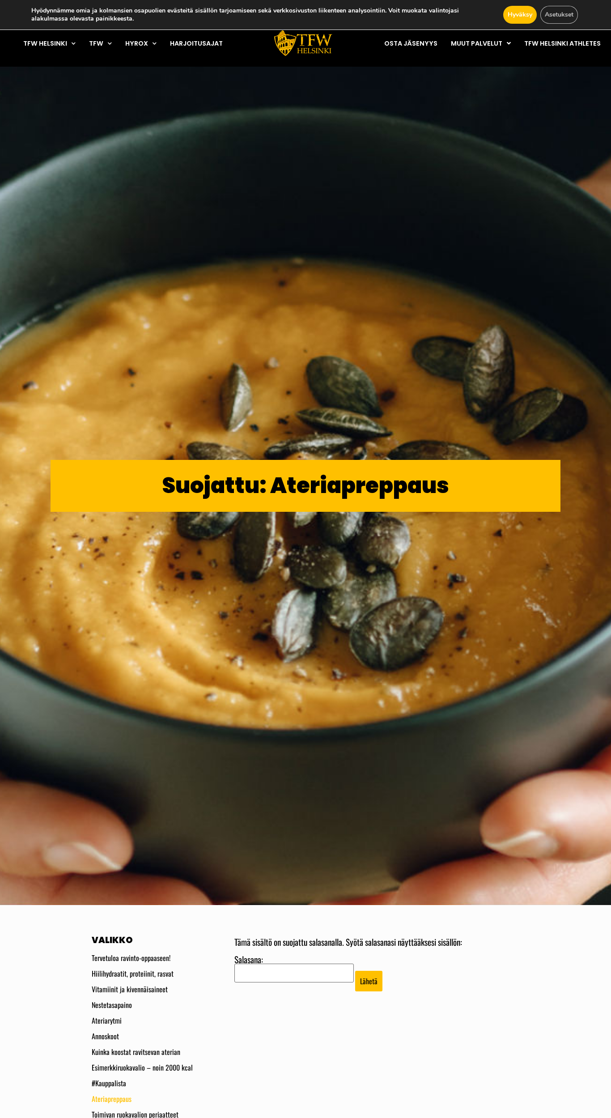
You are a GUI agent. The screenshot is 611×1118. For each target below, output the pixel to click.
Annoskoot (105, 1036)
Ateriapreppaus (112, 1098)
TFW (96, 43)
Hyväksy (520, 14)
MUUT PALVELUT (476, 43)
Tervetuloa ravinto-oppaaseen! (131, 957)
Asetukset (559, 14)
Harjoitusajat (196, 43)
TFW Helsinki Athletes (562, 43)
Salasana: (248, 960)
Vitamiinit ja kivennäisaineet (130, 989)
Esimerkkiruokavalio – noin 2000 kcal (142, 1067)
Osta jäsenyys (410, 43)
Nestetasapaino (112, 1004)
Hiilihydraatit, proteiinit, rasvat (133, 973)
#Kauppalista (109, 1083)
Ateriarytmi (107, 1020)
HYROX (136, 43)
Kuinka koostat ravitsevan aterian (136, 1051)
